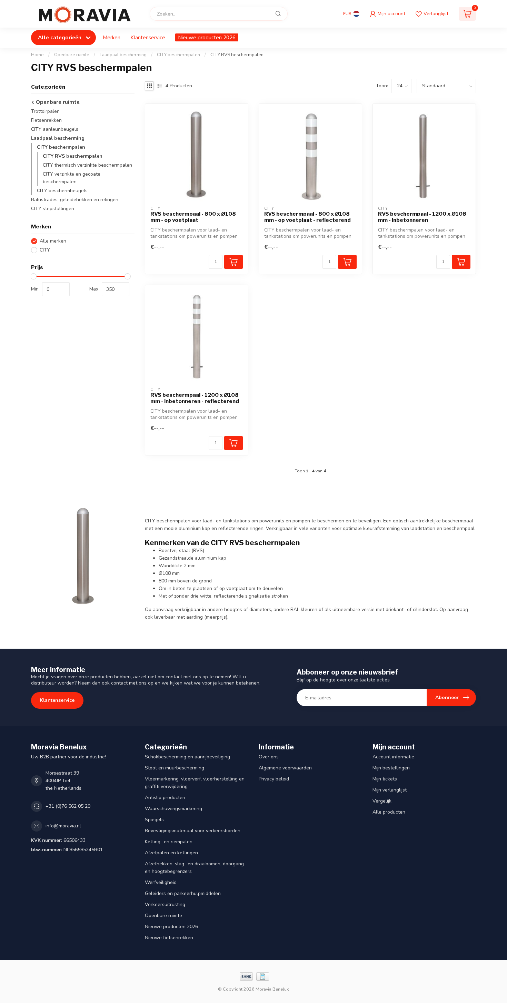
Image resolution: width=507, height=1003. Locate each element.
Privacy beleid (274, 779)
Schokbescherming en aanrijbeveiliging (187, 757)
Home (37, 55)
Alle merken (53, 241)
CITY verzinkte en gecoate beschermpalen (71, 178)
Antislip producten (165, 797)
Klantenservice (147, 37)
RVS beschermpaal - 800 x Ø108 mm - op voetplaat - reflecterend (307, 217)
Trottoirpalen (45, 111)
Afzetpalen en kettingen (171, 852)
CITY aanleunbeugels (54, 129)
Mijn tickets (384, 779)
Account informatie (393, 757)
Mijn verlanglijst (389, 790)
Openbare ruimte (71, 55)
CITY (45, 250)
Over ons (269, 757)
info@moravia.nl (63, 826)
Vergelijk (381, 801)
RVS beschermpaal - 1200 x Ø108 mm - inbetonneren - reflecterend (194, 398)
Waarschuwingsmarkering (173, 808)
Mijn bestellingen (391, 768)
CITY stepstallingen (52, 209)
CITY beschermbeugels (62, 191)
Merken (111, 37)
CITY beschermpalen (178, 55)
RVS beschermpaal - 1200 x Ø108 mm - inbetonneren (422, 217)
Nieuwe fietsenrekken (169, 937)
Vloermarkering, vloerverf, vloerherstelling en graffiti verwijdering (195, 783)
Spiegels (154, 819)
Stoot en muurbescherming (174, 768)
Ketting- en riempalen (168, 841)
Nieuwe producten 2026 (207, 37)
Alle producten (388, 812)
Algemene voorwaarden (285, 768)
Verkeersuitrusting (165, 904)
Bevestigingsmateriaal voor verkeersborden (192, 830)
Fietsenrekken (46, 120)
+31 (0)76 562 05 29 (68, 806)
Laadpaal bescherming (123, 55)
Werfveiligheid (161, 882)
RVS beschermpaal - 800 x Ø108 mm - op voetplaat (193, 217)
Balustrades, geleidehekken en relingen (74, 200)
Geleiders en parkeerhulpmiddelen (183, 893)
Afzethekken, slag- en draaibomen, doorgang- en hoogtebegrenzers (195, 868)
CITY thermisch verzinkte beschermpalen (87, 165)
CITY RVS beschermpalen (237, 55)
